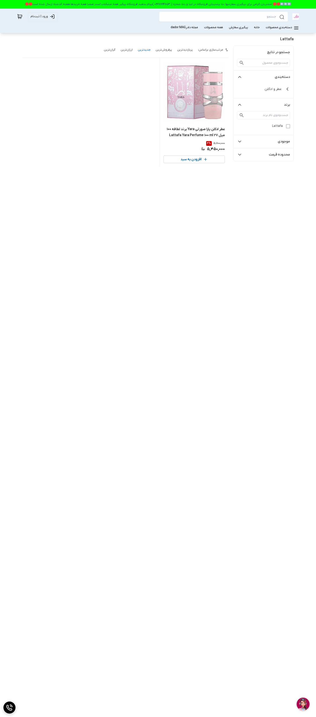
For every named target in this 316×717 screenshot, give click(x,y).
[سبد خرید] (19, 16)
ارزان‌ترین (127, 50)
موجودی (284, 141)
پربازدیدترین (185, 50)
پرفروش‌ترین (164, 50)
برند (287, 105)
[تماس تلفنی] (9, 708)
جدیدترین (144, 50)
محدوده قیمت (279, 154)
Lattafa (277, 126)
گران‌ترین (109, 50)
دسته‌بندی (282, 77)
